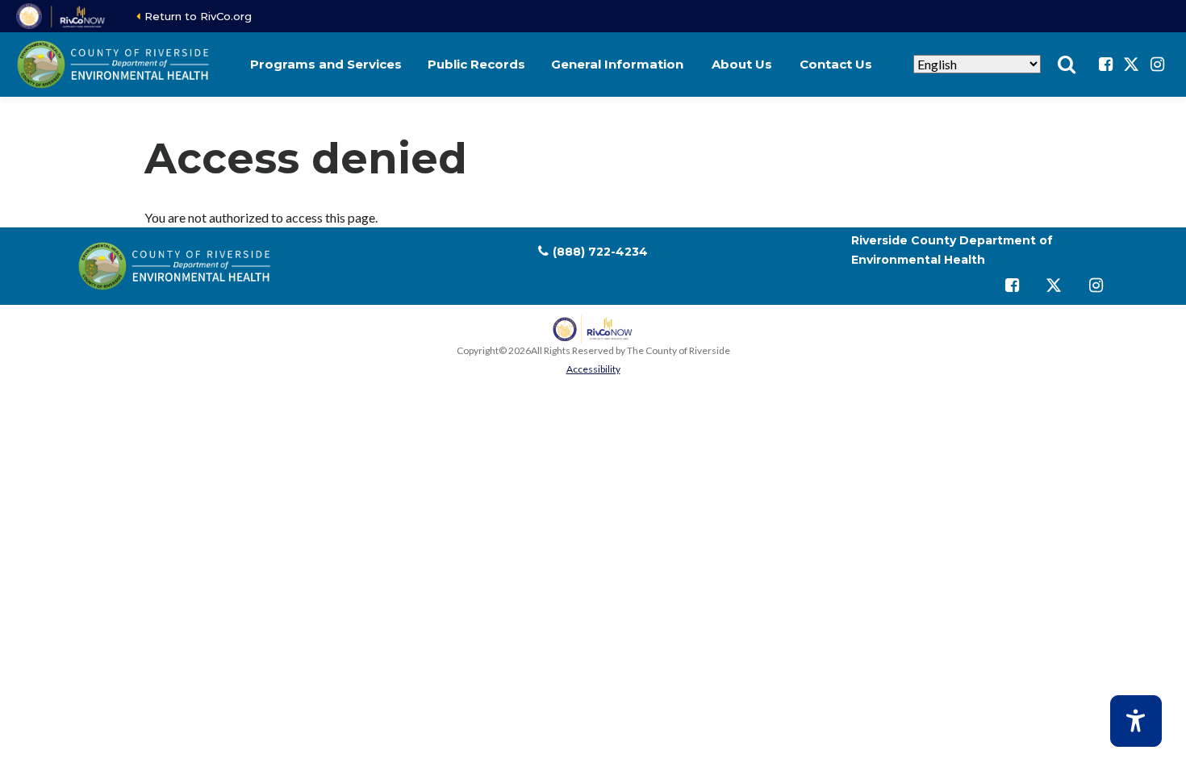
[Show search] (1066, 64)
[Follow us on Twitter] (1131, 64)
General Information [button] (617, 64)
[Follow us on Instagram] (1157, 64)
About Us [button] (742, 64)
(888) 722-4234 (600, 251)
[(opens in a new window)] (61, 16)
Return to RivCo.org (198, 16)
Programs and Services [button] (326, 64)
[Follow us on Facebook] (1105, 64)
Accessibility (593, 369)
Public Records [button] (476, 64)
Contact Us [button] (836, 64)
